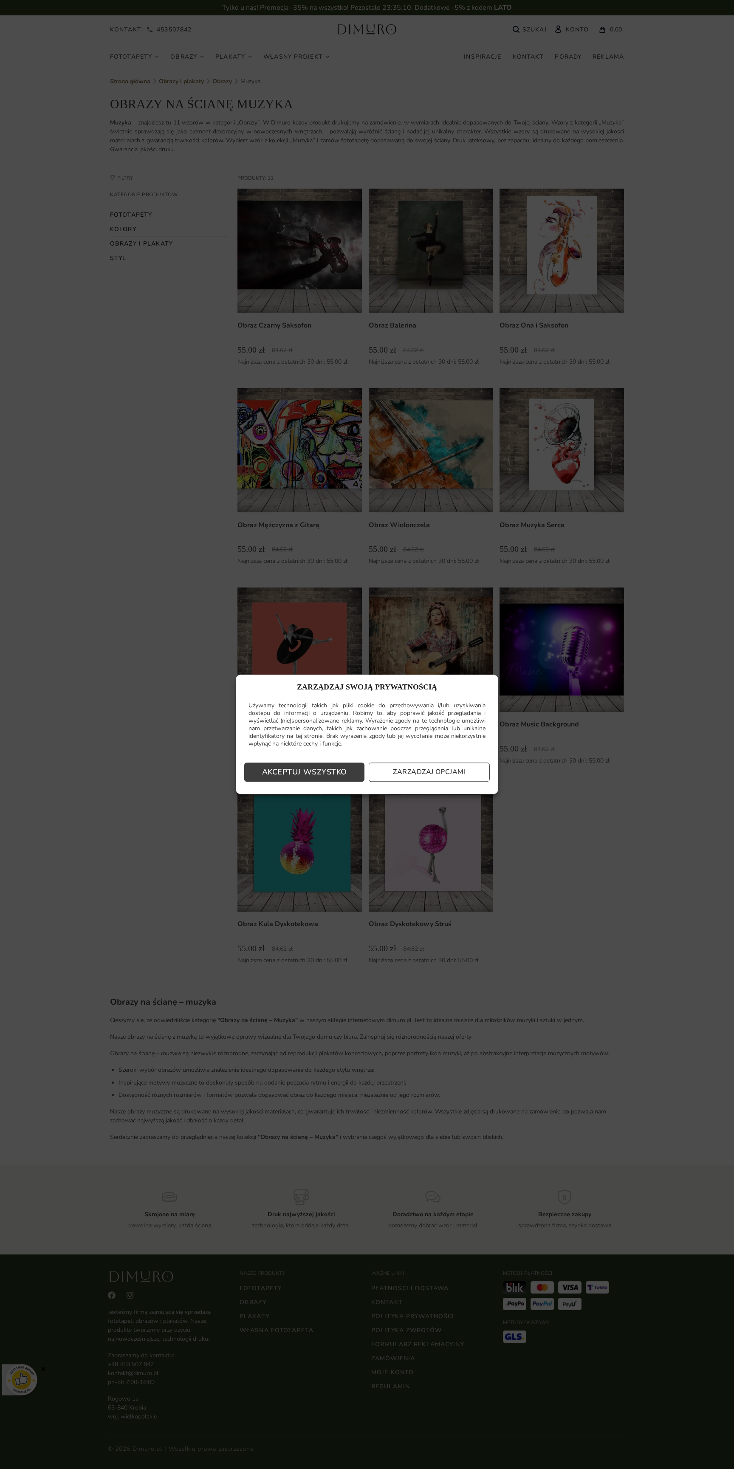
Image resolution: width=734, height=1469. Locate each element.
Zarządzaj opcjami (429, 772)
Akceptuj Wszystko (304, 772)
